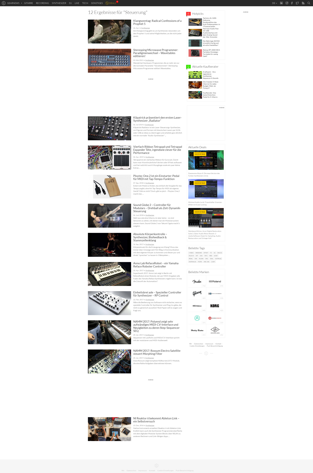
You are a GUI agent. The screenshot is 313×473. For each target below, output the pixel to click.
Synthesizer (59, 3)
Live (77, 3)
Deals (112, 3)
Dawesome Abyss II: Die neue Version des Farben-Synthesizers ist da (204, 165)
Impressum (209, 344)
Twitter (297, 3)
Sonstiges (97, 3)
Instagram (287, 3)
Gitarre (28, 3)
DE (274, 3)
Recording (42, 3)
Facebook (292, 3)
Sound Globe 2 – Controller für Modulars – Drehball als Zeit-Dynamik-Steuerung (157, 208)
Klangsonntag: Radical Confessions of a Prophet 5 (157, 22)
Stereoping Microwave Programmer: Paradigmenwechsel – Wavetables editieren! (155, 53)
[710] (197, 281)
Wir (190, 344)
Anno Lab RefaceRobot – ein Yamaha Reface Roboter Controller (156, 264)
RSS (303, 3)
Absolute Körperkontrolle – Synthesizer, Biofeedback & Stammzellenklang (150, 237)
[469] (197, 293)
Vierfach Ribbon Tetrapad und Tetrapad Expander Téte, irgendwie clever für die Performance (157, 150)
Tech (85, 3)
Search (309, 3)
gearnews (13, 3)
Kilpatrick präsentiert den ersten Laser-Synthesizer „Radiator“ (157, 119)
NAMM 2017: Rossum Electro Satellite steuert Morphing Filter (156, 352)
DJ (70, 3)
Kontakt (218, 344)
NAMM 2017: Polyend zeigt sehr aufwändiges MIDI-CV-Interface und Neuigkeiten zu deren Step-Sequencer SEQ (156, 326)
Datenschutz (198, 344)
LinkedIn (281, 3)
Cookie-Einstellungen (197, 346)
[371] (197, 318)
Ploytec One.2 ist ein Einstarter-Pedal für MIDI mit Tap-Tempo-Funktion (156, 177)
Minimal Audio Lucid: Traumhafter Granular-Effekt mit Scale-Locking (205, 194)
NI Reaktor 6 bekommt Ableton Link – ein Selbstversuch (156, 420)
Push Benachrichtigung (215, 346)
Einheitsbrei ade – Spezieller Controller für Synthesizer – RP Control (157, 294)
